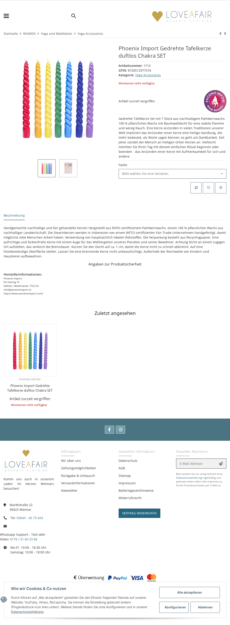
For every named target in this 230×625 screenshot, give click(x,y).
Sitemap (125, 476)
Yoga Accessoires (148, 75)
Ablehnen (205, 607)
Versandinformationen (78, 483)
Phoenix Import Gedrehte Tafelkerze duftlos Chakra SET (30, 388)
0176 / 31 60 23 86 (23, 539)
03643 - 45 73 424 (30, 518)
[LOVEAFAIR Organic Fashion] (182, 16)
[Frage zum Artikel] (220, 187)
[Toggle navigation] (37, 16)
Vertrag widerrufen (139, 513)
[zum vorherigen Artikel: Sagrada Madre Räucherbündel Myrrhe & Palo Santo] (220, 33)
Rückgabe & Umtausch (78, 476)
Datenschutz (128, 460)
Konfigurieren (175, 607)
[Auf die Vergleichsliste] (196, 187)
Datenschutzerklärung (189, 477)
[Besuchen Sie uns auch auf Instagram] (120, 430)
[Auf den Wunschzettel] (208, 187)
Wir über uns (71, 460)
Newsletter (69, 490)
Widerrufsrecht (130, 498)
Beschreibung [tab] (14, 215)
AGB (122, 468)
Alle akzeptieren (189, 592)
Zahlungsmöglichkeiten (78, 468)
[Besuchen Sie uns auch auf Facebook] (109, 430)
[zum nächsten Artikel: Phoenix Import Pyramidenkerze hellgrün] (225, 33)
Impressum (127, 483)
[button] (172, 174)
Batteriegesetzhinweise (136, 490)
